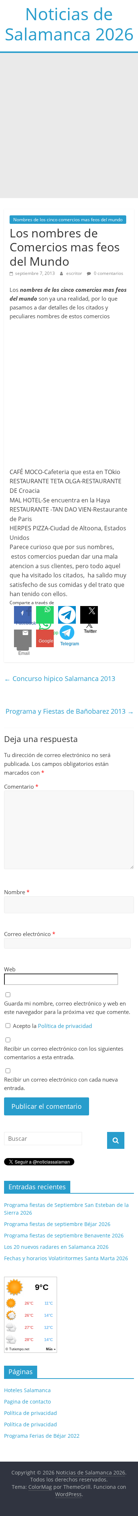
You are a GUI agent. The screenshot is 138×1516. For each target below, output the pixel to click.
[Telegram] (67, 615)
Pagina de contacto (27, 1401)
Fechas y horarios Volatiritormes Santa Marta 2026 (66, 1258)
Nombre (16, 892)
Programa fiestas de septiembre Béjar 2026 (57, 1224)
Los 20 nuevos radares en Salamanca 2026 (56, 1246)
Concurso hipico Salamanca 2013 (59, 678)
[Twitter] (89, 615)
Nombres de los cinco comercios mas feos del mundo (68, 219)
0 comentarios (108, 273)
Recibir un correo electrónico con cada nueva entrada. (61, 1084)
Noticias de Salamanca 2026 (69, 23)
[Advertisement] (69, 125)
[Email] (23, 638)
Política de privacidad (65, 1025)
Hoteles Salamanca (27, 1390)
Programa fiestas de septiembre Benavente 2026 (64, 1235)
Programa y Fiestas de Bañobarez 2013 (70, 711)
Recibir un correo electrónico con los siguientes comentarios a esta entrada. (63, 1053)
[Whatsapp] (45, 615)
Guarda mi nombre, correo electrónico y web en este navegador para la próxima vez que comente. (67, 1007)
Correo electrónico (29, 934)
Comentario (21, 786)
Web (9, 969)
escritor (74, 273)
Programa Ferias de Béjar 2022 (41, 1435)
